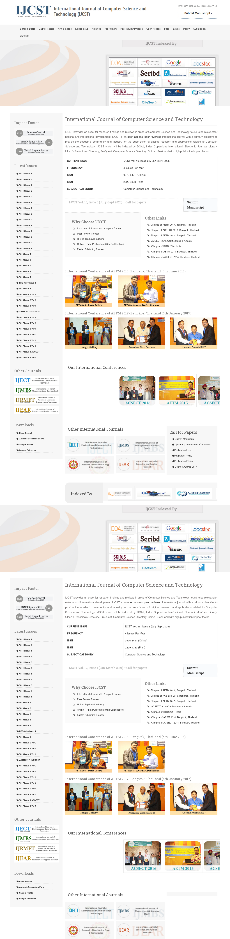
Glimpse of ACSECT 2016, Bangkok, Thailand (175, 230)
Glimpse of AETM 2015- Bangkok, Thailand (173, 235)
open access (135, 136)
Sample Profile (26, 444)
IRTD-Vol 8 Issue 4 (27, 282)
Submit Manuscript (184, 438)
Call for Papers (46, 28)
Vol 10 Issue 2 (25, 242)
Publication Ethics (183, 461)
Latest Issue (81, 28)
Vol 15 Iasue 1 (25, 173)
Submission (199, 28)
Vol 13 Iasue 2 (25, 190)
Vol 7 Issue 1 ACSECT (29, 351)
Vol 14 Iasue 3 (25, 179)
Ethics (176, 28)
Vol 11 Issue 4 (25, 208)
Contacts (24, 36)
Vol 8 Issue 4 (25, 277)
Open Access (153, 28)
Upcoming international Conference (192, 444)
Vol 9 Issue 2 (25, 265)
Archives (96, 28)
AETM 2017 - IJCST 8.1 (29, 311)
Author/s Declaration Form (31, 438)
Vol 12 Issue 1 (25, 202)
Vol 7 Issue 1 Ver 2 (27, 346)
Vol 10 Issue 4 (25, 231)
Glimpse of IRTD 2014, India (166, 246)
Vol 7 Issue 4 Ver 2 (27, 317)
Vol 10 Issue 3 (25, 236)
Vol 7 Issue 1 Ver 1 (27, 357)
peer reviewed (152, 136)
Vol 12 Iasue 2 (25, 196)
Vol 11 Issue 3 (25, 213)
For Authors (111, 28)
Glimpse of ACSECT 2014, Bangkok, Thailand (175, 257)
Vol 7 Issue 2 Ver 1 (27, 340)
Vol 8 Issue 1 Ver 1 (27, 305)
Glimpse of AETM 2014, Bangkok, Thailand (174, 251)
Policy (186, 28)
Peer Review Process (131, 28)
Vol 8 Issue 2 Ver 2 (27, 294)
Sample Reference (27, 450)
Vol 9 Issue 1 (25, 271)
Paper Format (25, 433)
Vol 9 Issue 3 (25, 259)
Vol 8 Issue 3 (25, 288)
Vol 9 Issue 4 (25, 254)
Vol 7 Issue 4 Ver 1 (27, 323)
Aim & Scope (65, 28)
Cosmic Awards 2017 (185, 466)
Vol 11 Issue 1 (25, 225)
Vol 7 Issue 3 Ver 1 (27, 328)
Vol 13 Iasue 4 (25, 185)
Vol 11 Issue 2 (25, 219)
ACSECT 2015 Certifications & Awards (171, 240)
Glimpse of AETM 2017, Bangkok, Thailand (173, 224)
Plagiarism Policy (183, 455)
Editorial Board (27, 28)
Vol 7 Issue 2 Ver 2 (27, 334)
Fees (166, 28)
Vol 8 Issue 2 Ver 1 (27, 300)
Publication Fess (183, 450)
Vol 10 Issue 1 (25, 248)
